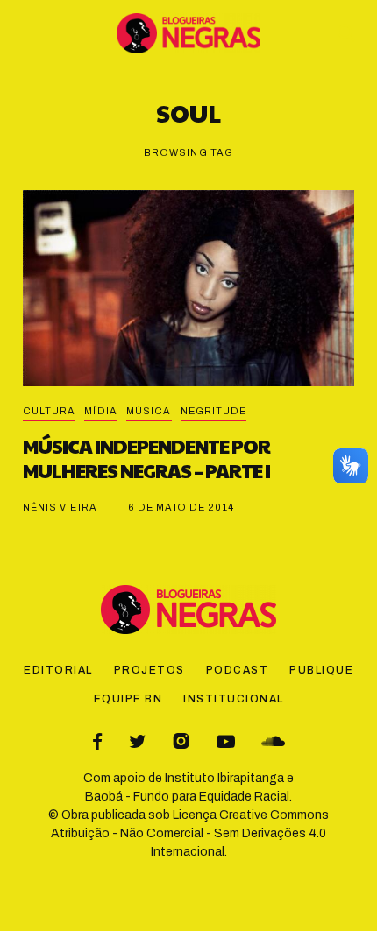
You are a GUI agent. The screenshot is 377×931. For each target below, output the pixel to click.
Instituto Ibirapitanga (224, 778)
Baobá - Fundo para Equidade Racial (187, 796)
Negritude (214, 411)
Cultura (49, 411)
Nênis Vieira (60, 507)
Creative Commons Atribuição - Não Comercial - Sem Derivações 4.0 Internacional (190, 833)
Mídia (100, 411)
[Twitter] (137, 741)
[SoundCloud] (273, 741)
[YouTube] (226, 741)
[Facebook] (97, 741)
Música (149, 411)
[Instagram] (181, 741)
